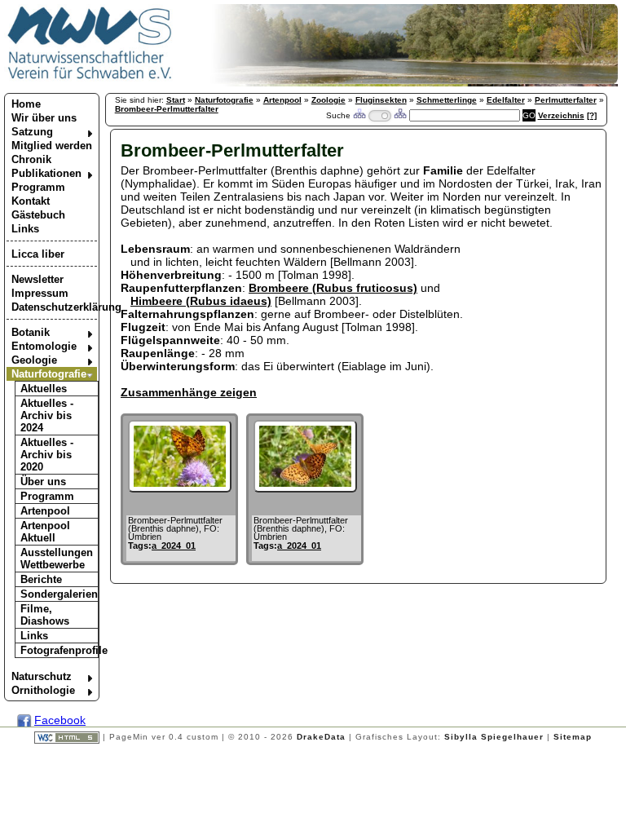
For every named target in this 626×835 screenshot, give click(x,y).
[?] (592, 115)
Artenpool (45, 511)
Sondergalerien (59, 594)
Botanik (30, 332)
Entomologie (44, 346)
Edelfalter (506, 99)
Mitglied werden (51, 145)
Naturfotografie (48, 374)
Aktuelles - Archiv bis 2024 (46, 415)
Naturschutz (41, 676)
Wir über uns (44, 118)
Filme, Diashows (44, 615)
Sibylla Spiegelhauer (494, 736)
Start (175, 99)
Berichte (41, 579)
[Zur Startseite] (90, 78)
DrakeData (321, 736)
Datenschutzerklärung (54, 307)
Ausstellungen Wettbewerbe (56, 558)
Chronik (31, 159)
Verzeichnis (561, 115)
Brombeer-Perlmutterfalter (166, 108)
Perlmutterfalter (566, 99)
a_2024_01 (174, 545)
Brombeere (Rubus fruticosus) (333, 287)
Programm (38, 187)
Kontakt (30, 201)
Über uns (43, 481)
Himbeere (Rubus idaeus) (200, 300)
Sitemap (572, 736)
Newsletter (37, 279)
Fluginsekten (381, 99)
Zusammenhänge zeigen (189, 392)
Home (26, 104)
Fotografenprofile (59, 650)
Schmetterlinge (447, 99)
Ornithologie (43, 690)
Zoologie (328, 99)
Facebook (60, 720)
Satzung (32, 132)
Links (25, 229)
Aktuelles (43, 388)
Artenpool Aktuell (45, 531)
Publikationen (46, 173)
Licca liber (37, 254)
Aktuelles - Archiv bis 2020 (46, 454)
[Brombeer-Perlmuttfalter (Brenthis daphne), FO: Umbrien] (179, 488)
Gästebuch (38, 215)
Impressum (39, 293)
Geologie (34, 360)
